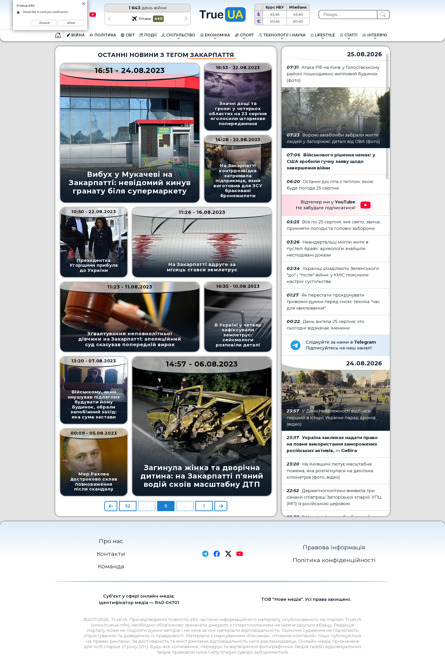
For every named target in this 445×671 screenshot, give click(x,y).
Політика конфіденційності (334, 560)
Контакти (111, 553)
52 (127, 506)
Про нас (111, 541)
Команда (111, 566)
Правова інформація (334, 547)
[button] (109, 18)
